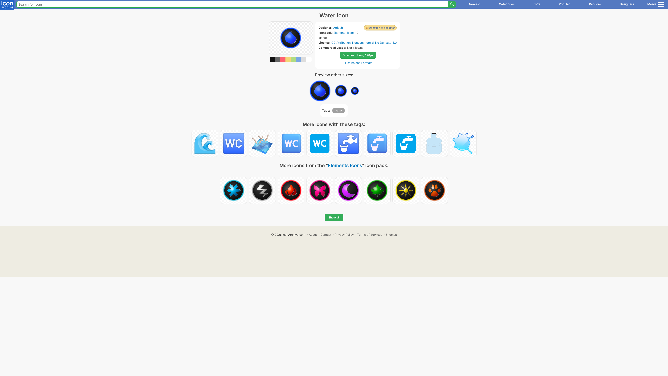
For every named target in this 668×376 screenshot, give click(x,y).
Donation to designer (382, 27)
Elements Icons (344, 32)
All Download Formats (357, 63)
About (313, 234)
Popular (564, 4)
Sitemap (391, 234)
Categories (507, 4)
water (338, 110)
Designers (627, 4)
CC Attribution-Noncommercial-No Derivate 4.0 (364, 42)
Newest (474, 4)
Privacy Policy (344, 234)
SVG (537, 4)
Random (595, 4)
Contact (325, 234)
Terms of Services (369, 234)
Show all (334, 217)
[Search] (452, 4)
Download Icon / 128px (358, 55)
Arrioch (338, 27)
